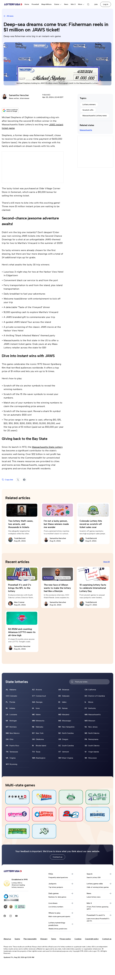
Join (96, 4)
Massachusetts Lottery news (95, 116)
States (56, 4)
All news (10, 16)
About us (7, 939)
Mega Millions (46, 4)
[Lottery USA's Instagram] (10, 916)
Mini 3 (73, 4)
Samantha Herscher (19, 95)
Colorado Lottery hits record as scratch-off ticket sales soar (91, 524)
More (80, 4)
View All (106, 562)
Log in (105, 4)
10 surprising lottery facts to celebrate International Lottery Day (93, 587)
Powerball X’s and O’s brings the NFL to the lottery (19, 587)
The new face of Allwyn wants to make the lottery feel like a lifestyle (57, 587)
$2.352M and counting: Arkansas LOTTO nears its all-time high (21, 632)
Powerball (35, 4)
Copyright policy (92, 939)
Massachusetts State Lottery (47, 447)
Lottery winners (89, 104)
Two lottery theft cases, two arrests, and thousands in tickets (20, 524)
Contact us (57, 857)
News (66, 4)
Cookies (77, 939)
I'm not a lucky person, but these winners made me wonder (56, 524)
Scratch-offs (88, 110)
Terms (53, 939)
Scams (17, 939)
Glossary (43, 939)
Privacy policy (65, 939)
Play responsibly (30, 939)
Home (27, 4)
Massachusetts (86, 130)
